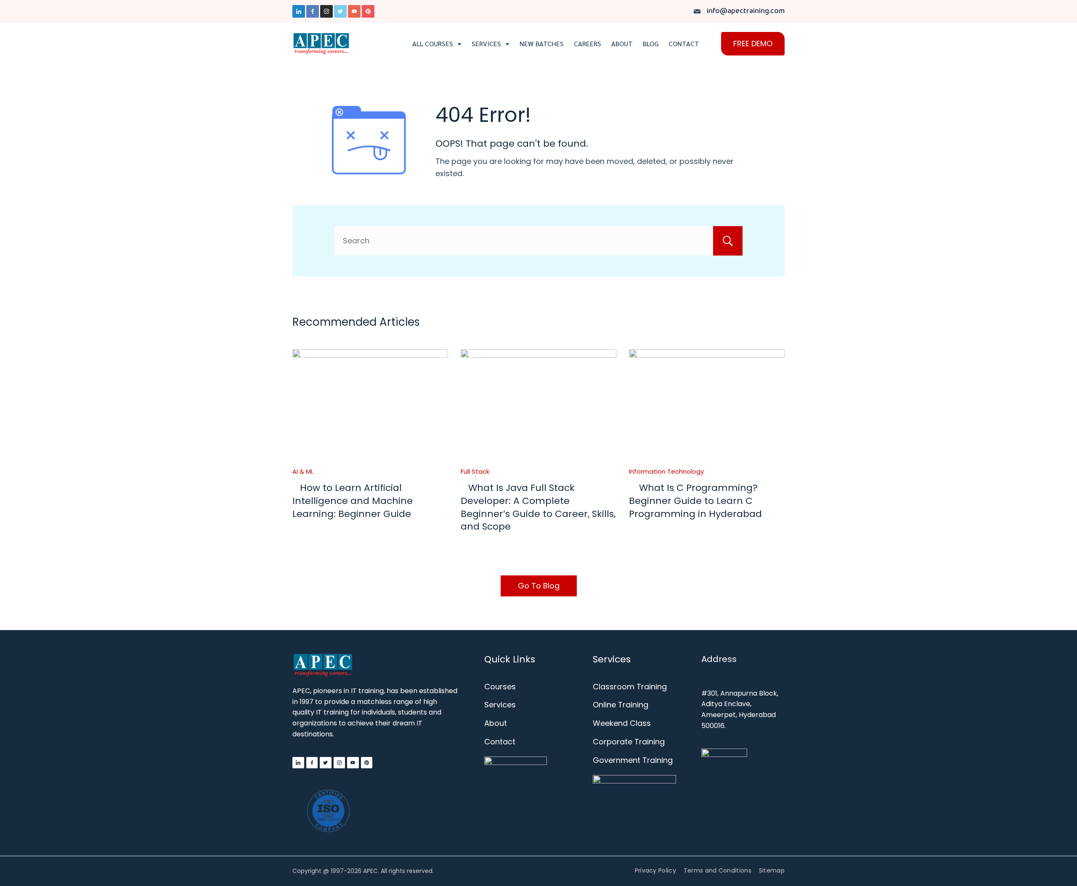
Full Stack (475, 471)
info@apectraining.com (746, 11)
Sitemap (772, 870)
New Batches (542, 44)
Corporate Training (629, 741)
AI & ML (302, 471)
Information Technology (666, 471)
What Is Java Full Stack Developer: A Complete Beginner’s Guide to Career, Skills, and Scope (538, 507)
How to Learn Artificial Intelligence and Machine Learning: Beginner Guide (352, 500)
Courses (500, 686)
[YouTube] (354, 11)
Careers (587, 44)
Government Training (633, 760)
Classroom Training (630, 686)
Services (486, 44)
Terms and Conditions (717, 870)
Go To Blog (539, 585)
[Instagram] (326, 11)
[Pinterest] (368, 11)
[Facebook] (312, 11)
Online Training (620, 704)
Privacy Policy (655, 870)
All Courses (432, 44)
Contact (683, 44)
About (622, 44)
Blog (650, 44)
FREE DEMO (752, 43)
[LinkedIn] (298, 11)
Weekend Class (622, 723)
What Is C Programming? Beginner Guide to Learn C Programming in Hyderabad (695, 500)
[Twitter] (340, 11)
